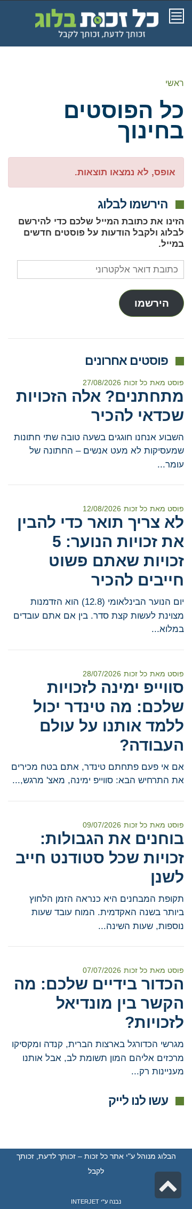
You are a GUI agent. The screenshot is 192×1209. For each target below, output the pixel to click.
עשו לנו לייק (138, 1100)
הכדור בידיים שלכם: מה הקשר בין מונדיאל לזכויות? (99, 1003)
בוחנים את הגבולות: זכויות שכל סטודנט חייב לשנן (99, 858)
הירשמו (151, 303)
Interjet (85, 1201)
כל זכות (135, 382)
